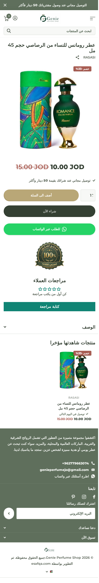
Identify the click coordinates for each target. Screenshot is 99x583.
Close (5, 5)
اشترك (9, 513)
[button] (94, 191)
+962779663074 (75, 463)
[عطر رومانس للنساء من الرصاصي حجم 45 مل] (73, 370)
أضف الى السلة (41, 195)
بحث (9, 31)
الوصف (88, 327)
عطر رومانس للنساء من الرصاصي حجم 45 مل (73, 405)
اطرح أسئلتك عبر (72, 476)
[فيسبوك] (94, 497)
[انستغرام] (84, 497)
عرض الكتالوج (92, 19)
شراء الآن (49, 211)
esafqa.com (41, 564)
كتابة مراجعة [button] (49, 306)
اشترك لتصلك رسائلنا (81, 503)
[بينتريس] (73, 497)
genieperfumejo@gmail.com (64, 470)
